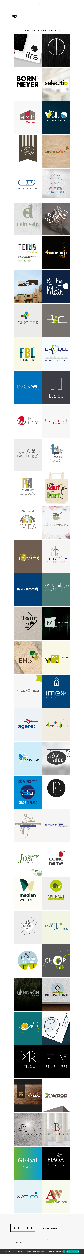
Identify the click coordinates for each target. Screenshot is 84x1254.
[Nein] (82, 1251)
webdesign (45, 30)
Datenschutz (46, 1240)
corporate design (29, 30)
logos (39, 30)
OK (63, 1251)
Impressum (46, 1237)
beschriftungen (55, 30)
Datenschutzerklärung (73, 1251)
